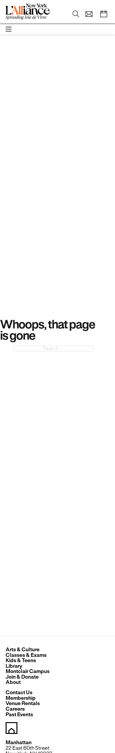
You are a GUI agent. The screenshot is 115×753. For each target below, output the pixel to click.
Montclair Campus (28, 671)
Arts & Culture (23, 649)
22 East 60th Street (28, 748)
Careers (15, 709)
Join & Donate (22, 677)
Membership (21, 698)
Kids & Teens (21, 660)
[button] (89, 14)
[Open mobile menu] (9, 29)
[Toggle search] (76, 14)
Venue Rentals (23, 703)
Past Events (19, 714)
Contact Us (19, 692)
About (13, 682)
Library (14, 666)
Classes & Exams (26, 655)
